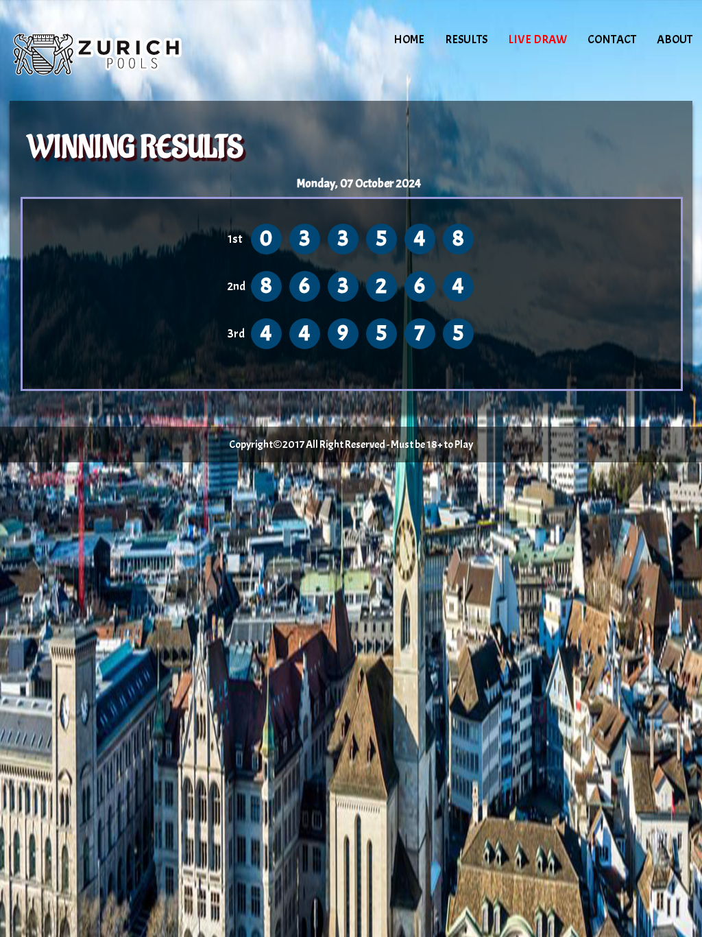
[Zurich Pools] (126, 51)
